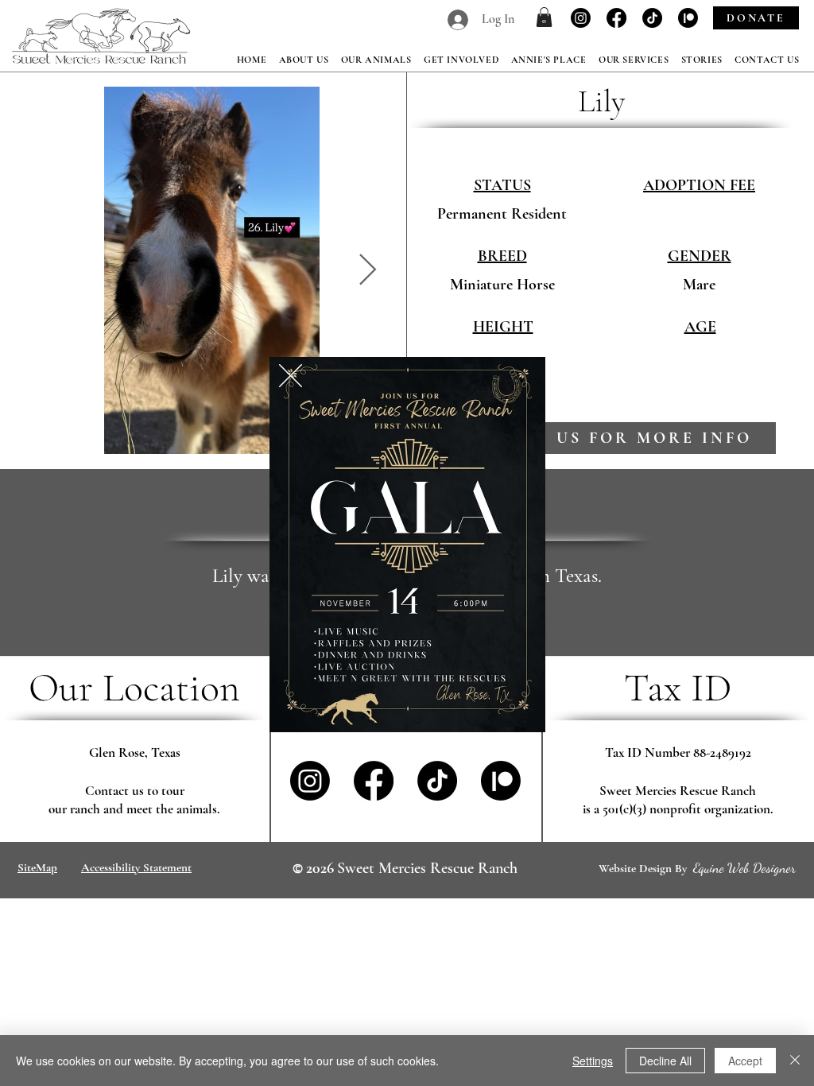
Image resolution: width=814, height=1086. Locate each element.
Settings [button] (592, 1061)
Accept (745, 1061)
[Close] (794, 1060)
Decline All (665, 1061)
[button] (290, 375)
